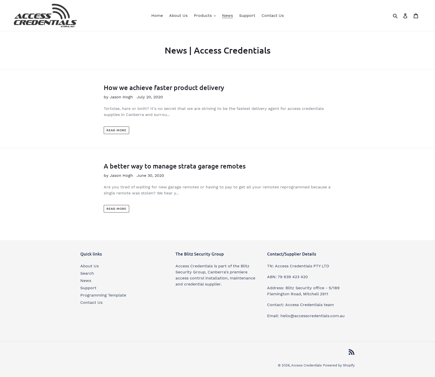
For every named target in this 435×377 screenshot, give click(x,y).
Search (87, 273)
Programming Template (103, 295)
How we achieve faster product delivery (164, 87)
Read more (116, 130)
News (85, 280)
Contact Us (91, 302)
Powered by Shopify (339, 365)
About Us (89, 266)
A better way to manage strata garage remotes (175, 166)
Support (88, 287)
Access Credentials (306, 365)
